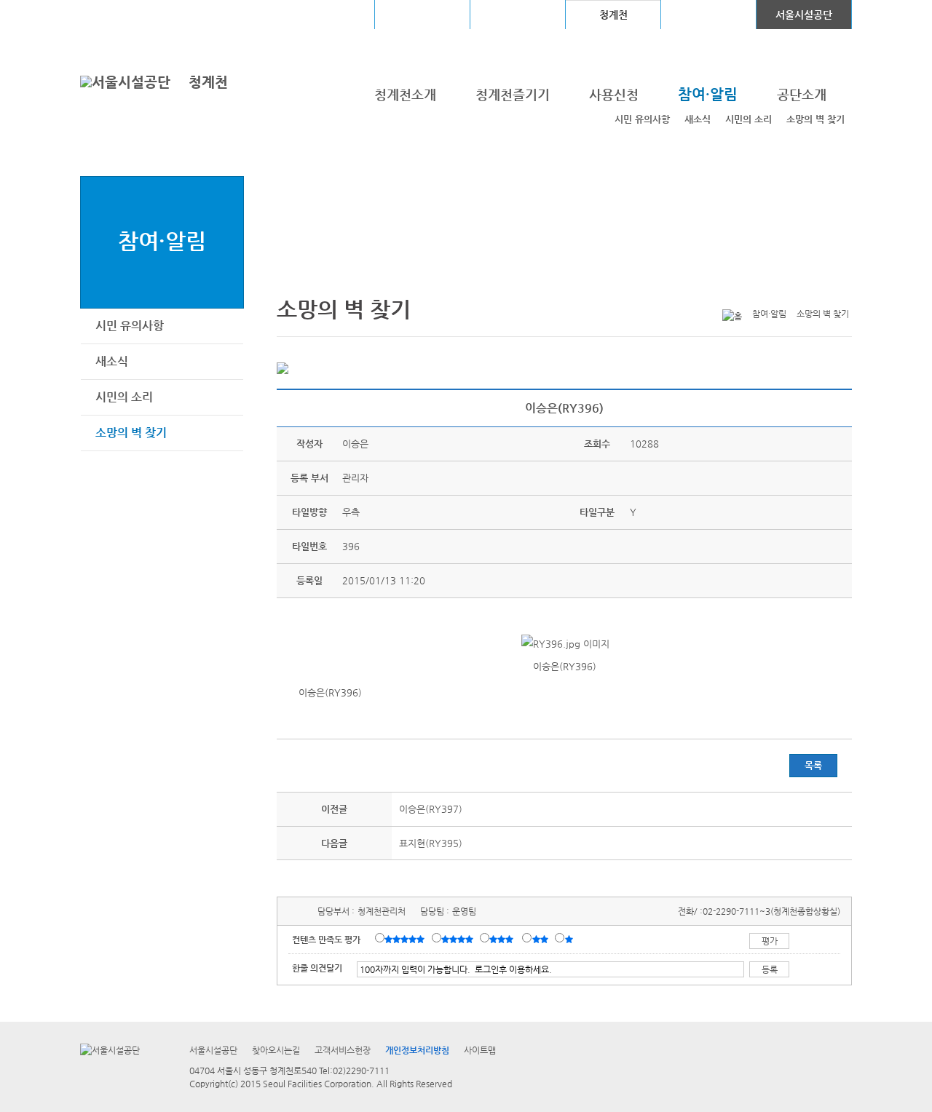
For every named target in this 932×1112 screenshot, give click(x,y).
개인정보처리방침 (417, 1050)
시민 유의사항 (642, 119)
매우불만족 (569, 939)
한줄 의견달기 (317, 968)
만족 (458, 939)
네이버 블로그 (820, 290)
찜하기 (843, 290)
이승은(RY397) (430, 808)
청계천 (208, 82)
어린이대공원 (708, 14)
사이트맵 (480, 1050)
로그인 (119, 14)
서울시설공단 (803, 14)
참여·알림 (162, 240)
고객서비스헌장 (343, 1050)
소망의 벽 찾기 (815, 119)
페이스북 (798, 290)
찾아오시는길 (276, 1050)
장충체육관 (422, 14)
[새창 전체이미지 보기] (564, 643)
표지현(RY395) (430, 843)
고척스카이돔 (517, 14)
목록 (813, 765)
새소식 (697, 119)
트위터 (775, 290)
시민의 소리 (748, 119)
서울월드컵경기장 (327, 14)
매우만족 (406, 939)
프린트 (753, 290)
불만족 (541, 939)
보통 (503, 939)
